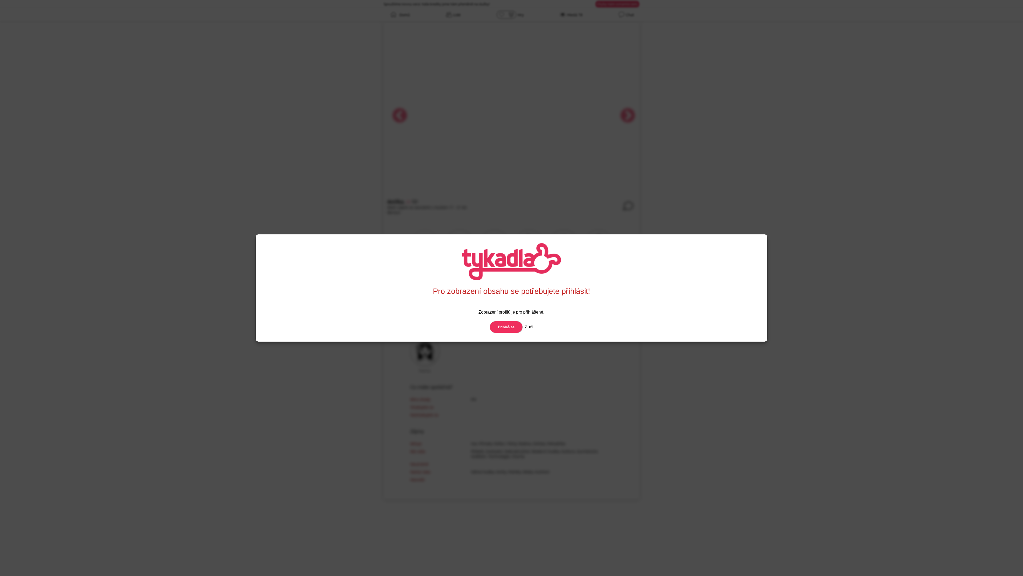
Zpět (528, 327)
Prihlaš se (506, 327)
